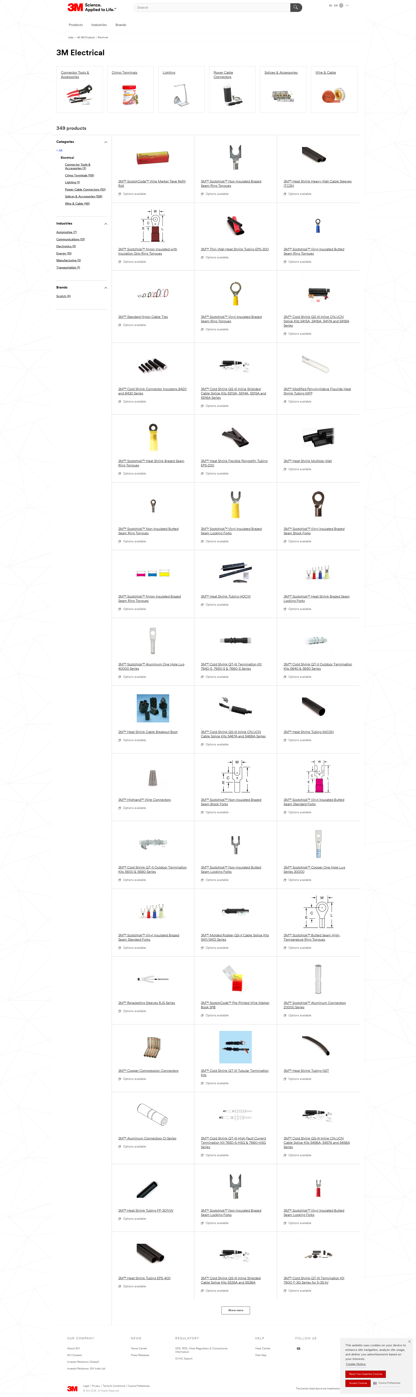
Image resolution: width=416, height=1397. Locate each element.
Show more (235, 1310)
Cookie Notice (356, 1364)
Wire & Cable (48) (77, 203)
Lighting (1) (72, 182)
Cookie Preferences (139, 1386)
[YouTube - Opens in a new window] (298, 1348)
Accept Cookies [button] (358, 1383)
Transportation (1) (68, 267)
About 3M (73, 1348)
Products (76, 25)
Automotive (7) (66, 232)
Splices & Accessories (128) (83, 196)
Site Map (260, 1355)
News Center (139, 1348)
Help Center (262, 1348)
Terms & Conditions (114, 1386)
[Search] (296, 7)
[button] (386, 1383)
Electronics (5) (66, 246)
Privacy (96, 1386)
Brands (120, 25)
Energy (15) (64, 253)
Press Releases (140, 1355)
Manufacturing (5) (68, 260)
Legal (86, 1386)
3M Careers (74, 1355)
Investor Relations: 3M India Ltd (86, 1368)
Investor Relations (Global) (83, 1362)
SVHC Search (184, 1358)
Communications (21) (70, 239)
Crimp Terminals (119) (79, 175)
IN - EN (333, 6)
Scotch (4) (63, 296)
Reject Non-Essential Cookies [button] (365, 1374)
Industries (99, 25)
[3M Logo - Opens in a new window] (92, 7)
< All (59, 150)
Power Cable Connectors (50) (85, 189)
